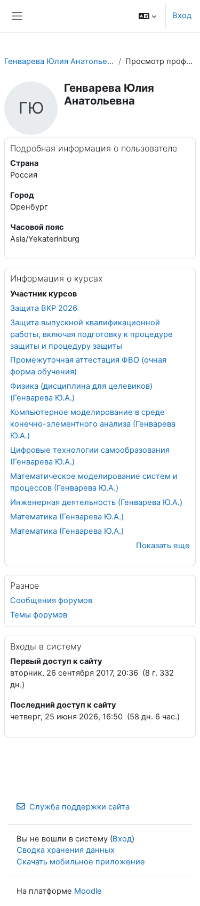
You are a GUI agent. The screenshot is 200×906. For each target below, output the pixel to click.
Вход (181, 15)
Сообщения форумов (51, 600)
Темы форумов (38, 615)
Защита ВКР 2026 (43, 308)
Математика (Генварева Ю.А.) (67, 517)
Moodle (88, 891)
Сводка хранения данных (66, 850)
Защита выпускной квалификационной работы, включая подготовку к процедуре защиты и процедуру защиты (91, 334)
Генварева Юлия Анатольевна (59, 61)
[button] (147, 16)
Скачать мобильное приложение (81, 862)
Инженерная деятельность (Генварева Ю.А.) (96, 502)
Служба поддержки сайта (79, 807)
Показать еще (163, 545)
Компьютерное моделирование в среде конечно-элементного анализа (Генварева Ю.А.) (92, 423)
